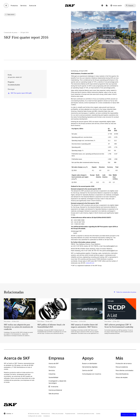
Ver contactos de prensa (14, 84)
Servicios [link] (23, 5)
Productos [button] (14, 5)
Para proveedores (122, 367)
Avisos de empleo (122, 377)
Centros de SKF (87, 370)
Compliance (46, 416)
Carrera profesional (55, 390)
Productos (52, 367)
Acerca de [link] (32, 5)
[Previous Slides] (8, 323)
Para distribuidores (122, 374)
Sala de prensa (54, 393)
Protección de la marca (123, 363)
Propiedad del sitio (70, 413)
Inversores (54, 386)
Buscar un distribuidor (89, 363)
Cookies (98, 413)
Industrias (52, 374)
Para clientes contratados (124, 370)
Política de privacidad (57, 413)
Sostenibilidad (53, 377)
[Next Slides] (131, 323)
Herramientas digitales (89, 367)
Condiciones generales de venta (85, 413)
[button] (102, 5)
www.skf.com (90, 263)
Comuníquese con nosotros (91, 374)
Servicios (52, 370)
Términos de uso (45, 413)
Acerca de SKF (54, 363)
